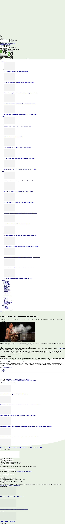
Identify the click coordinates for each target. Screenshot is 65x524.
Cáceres (3, 116)
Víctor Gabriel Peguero (8, 302)
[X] (5, 375)
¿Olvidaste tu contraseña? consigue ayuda (7, 43)
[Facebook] (1, 375)
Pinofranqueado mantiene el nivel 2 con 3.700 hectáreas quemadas (19, 82)
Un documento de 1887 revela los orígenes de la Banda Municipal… (19, 191)
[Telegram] (20, 375)
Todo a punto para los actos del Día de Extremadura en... (12, 496)
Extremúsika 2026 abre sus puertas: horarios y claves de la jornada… (19, 158)
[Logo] (0, 59)
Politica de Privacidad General (5, 44)
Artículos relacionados (5, 382)
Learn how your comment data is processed (24, 471)
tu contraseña (11, 41)
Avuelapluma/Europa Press (7, 367)
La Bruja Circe (6, 298)
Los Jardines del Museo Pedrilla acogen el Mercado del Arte (17, 147)
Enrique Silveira (7, 289)
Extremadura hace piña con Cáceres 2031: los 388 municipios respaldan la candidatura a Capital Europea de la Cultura (26, 426)
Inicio (1, 311)
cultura (3, 371)
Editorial (5, 306)
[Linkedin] (12, 375)
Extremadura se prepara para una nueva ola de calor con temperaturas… (20, 103)
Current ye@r (2, 469)
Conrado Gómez (7, 286)
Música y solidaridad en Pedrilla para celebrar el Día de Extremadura (19, 180)
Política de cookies (16, 485)
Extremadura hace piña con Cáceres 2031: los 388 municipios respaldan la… (21, 93)
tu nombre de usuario (13, 40)
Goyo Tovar (6, 291)
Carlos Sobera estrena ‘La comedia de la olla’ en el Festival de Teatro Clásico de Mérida (19, 437)
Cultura (3, 171)
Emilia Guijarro (6, 288)
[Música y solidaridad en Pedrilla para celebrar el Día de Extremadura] (9, 178)
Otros (3, 305)
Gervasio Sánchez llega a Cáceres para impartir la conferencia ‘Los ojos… (20, 169)
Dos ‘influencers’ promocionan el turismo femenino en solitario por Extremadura (22, 257)
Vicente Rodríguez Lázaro (8, 300)
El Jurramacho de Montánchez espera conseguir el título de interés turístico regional (21, 380)
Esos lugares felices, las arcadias (7, 521)
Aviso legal (2, 485)
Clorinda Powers (7, 285)
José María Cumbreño (8, 295)
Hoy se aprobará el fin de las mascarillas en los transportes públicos (18, 379)
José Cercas (6, 294)
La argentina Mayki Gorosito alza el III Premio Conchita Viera (17, 126)
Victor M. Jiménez (7, 303)
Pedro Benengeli (7, 297)
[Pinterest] (9, 375)
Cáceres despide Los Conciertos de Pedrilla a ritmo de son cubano (18, 202)
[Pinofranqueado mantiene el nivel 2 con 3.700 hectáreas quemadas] (9, 80)
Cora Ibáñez (6, 287)
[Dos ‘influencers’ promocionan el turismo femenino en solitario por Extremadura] (9, 255)
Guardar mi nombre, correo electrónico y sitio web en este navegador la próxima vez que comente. (18, 466)
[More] (23, 375)
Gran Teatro (61, 348)
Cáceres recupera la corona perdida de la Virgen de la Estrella (13, 394)
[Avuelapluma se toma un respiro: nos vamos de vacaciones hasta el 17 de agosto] (5, 413)
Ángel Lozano (6, 282)
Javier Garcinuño (7, 292)
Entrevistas (6, 307)
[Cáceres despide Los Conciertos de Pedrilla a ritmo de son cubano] (9, 200)
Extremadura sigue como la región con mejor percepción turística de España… (21, 246)
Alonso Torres (6, 281)
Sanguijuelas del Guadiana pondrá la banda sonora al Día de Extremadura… (20, 114)
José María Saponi (7, 296)
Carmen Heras (6, 283)
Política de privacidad (8, 485)
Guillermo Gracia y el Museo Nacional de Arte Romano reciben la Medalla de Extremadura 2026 (21, 447)
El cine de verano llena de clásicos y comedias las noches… (17, 223)
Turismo (3, 225)
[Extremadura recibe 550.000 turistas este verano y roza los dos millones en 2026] (9, 233)
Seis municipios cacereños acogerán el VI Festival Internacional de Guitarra (20, 213)
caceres (3, 370)
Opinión (3, 280)
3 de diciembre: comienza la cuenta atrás (13, 136)
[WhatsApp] (16, 375)
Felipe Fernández (7, 290)
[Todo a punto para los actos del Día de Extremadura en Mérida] (9, 69)
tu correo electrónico (13, 47)
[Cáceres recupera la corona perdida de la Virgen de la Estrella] (5, 392)
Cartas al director (7, 284)
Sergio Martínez (7, 299)
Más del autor (13, 382)
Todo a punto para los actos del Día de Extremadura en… (16, 71)
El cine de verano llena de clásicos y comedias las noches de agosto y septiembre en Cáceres (20, 404)
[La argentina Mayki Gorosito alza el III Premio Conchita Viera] (9, 124)
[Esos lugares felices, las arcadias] (8, 519)
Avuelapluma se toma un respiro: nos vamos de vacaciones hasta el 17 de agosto (18, 415)
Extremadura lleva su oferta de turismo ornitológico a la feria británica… (20, 267)
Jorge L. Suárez (7, 293)
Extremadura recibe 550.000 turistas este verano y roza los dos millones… (20, 235)
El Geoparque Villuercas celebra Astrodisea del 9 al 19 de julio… (18, 278)
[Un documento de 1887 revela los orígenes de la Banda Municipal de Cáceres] (9, 189)
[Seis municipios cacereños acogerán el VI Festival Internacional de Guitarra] (9, 211)
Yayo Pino (6, 304)
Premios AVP (6, 308)
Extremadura (4, 61)
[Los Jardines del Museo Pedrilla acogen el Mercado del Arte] (9, 145)
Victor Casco (6, 301)
